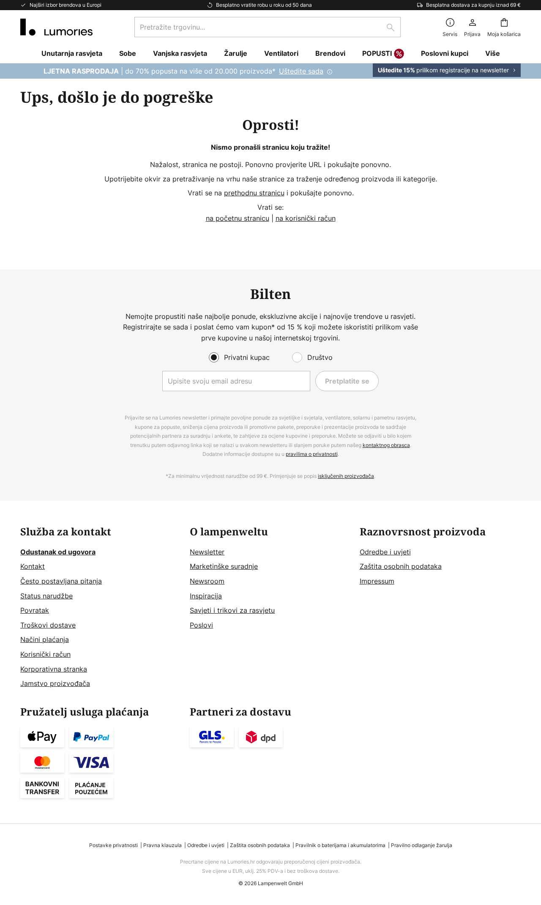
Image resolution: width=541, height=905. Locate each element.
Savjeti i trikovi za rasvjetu (232, 610)
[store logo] (56, 27)
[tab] (100, 607)
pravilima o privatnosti (312, 454)
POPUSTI (377, 53)
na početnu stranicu (237, 218)
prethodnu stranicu (254, 192)
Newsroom (207, 581)
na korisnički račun (306, 218)
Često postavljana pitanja (61, 581)
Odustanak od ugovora (58, 552)
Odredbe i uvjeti (385, 552)
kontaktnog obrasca (386, 445)
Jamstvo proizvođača (55, 683)
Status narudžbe (46, 596)
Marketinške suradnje (224, 566)
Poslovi (201, 625)
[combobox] (267, 27)
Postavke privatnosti (113, 845)
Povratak (34, 610)
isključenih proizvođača (346, 476)
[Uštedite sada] (270, 71)
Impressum (377, 581)
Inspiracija (206, 596)
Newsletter (207, 552)
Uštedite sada (301, 71)
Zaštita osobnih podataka (401, 566)
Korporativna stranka (53, 669)
